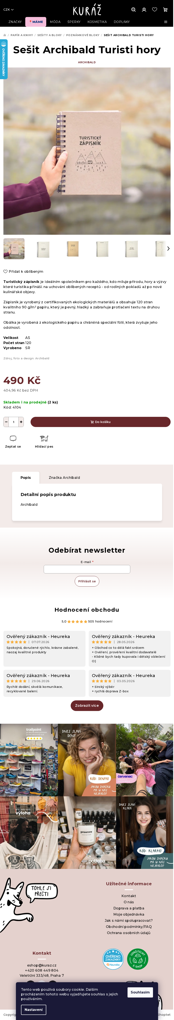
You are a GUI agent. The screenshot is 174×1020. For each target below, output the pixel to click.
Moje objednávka (129, 914)
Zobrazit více (87, 706)
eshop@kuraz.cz (42, 965)
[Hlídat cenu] (44, 442)
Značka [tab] (64, 478)
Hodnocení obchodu (87, 609)
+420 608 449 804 (41, 970)
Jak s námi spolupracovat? (129, 921)
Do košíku (103, 422)
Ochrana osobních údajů (129, 933)
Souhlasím (140, 992)
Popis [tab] (26, 478)
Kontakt (128, 896)
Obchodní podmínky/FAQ (129, 927)
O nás (129, 902)
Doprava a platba (128, 908)
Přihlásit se (87, 581)
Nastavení (34, 1010)
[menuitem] (15, 22)
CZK (6, 9)
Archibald (87, 62)
